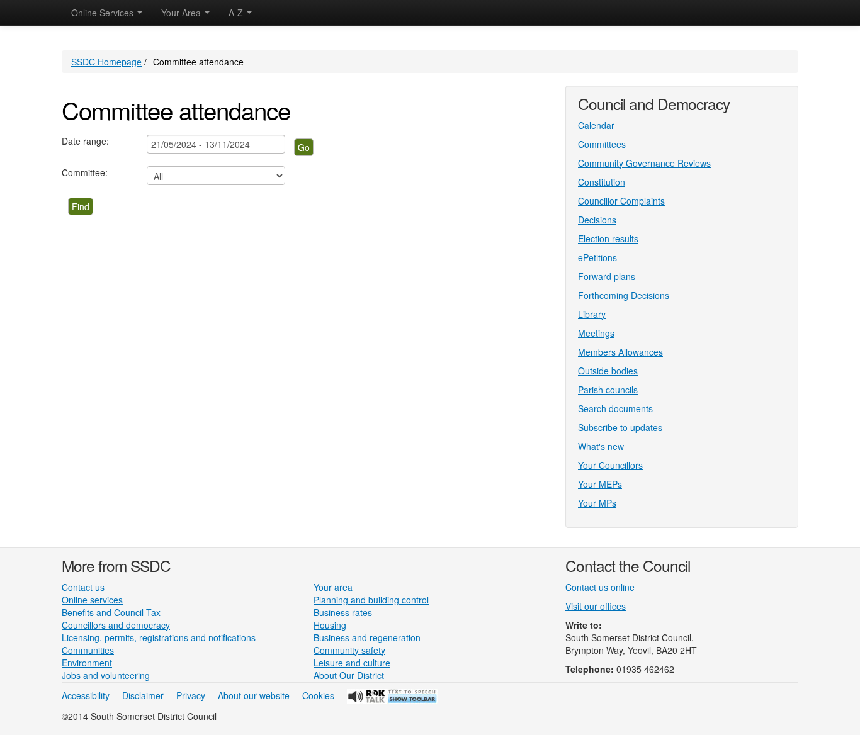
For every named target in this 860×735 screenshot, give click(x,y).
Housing (330, 625)
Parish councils (608, 389)
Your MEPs (600, 484)
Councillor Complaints (621, 200)
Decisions (597, 219)
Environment (87, 662)
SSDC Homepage (106, 61)
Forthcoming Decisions (623, 295)
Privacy (190, 695)
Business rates (343, 612)
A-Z (237, 12)
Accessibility (86, 695)
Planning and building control (371, 599)
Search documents (615, 408)
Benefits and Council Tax (111, 612)
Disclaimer (143, 695)
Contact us (83, 587)
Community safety (349, 650)
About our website (254, 695)
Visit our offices (595, 606)
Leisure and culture (352, 662)
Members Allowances (620, 351)
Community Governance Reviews (644, 163)
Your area (333, 587)
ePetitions (597, 257)
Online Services (103, 12)
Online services (92, 599)
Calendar (596, 125)
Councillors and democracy (116, 625)
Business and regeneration (367, 637)
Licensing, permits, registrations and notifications (159, 637)
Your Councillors (610, 465)
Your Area (182, 12)
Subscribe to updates (620, 427)
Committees (602, 144)
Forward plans (606, 276)
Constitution (601, 182)
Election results (608, 238)
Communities (88, 650)
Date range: (85, 141)
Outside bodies (608, 370)
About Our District (349, 675)
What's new (601, 446)
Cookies (318, 695)
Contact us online (600, 587)
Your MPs (597, 503)
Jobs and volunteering (106, 675)
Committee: (85, 172)
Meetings (596, 333)
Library (592, 314)
